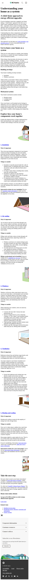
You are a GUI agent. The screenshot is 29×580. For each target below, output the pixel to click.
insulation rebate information (10, 191)
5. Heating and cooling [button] (8, 413)
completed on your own (14, 258)
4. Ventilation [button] (5, 349)
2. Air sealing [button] (5, 216)
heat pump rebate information (12, 450)
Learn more (4, 501)
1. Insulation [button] (5, 145)
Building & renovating (9, 508)
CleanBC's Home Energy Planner (16, 486)
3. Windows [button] (4, 286)
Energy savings (8, 512)
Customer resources (9, 527)
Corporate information (10, 523)
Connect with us (8, 531)
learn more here (22, 443)
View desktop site (7, 573)
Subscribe (6, 546)
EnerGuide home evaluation (14, 480)
